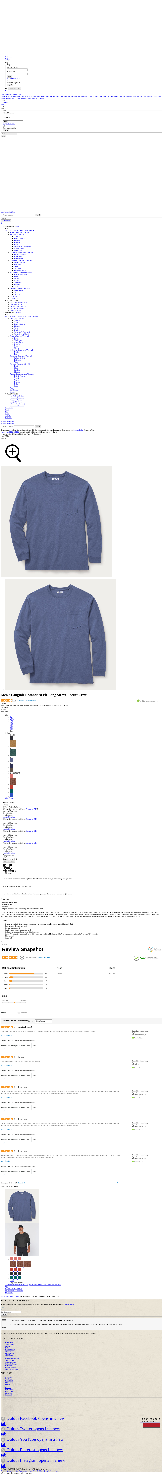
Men (7, 432)
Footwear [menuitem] (13, 288)
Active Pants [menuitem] (18, 342)
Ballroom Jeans (15, 310)
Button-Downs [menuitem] (19, 238)
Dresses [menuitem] (12, 392)
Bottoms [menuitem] (13, 232)
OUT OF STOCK (9, 861)
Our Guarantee (10, 1367)
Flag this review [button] (6, 1049)
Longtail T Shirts (16, 304)
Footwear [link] (20, 288)
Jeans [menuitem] (16, 346)
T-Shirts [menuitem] (17, 236)
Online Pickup (10, 1350)
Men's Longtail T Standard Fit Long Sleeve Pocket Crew (41, 1285)
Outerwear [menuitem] (14, 260)
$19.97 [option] (17, 773)
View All (25, 232)
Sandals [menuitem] (17, 370)
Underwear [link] (22, 252)
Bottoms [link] (19, 232)
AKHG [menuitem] (8, 416)
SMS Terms (9, 1355)
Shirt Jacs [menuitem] (17, 268)
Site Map (56, 1471)
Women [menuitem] (18, 312)
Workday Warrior (16, 400)
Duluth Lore (9, 1389)
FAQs (7, 1348)
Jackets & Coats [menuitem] (19, 262)
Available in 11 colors (13, 1285)
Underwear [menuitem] (14, 252)
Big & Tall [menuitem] (13, 296)
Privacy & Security (7, 1471)
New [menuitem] (7, 414)
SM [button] (11, 717)
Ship (7, 805)
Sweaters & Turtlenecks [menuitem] (22, 246)
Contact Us (9, 1343)
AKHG (7, 1384)
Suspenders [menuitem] (18, 282)
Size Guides (9, 1360)
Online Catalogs (11, 1364)
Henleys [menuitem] (17, 242)
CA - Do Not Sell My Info (42, 1471)
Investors (8, 1393)
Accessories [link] (22, 272)
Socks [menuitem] (16, 286)
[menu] (81, 28)
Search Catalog (8, 215)
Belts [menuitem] (16, 276)
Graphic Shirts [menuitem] (19, 248)
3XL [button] (11, 727)
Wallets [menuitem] (16, 278)
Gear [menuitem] (7, 410)
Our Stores (9, 1381)
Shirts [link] (16, 234)
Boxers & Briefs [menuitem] (20, 254)
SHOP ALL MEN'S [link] (12, 230)
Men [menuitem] (17, 226)
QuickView (9, 1293)
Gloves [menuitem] (16, 280)
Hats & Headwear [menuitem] (20, 274)
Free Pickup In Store (12, 807)
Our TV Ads (9, 1391)
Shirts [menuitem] (12, 234)
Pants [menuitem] (16, 338)
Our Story (8, 1377)
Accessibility (9, 1353)
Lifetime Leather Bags (17, 404)
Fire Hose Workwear (17, 308)
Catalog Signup (10, 1362)
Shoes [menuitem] (16, 292)
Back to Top (22, 1183)
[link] (83, 53)
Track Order (9, 1344)
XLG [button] (12, 723)
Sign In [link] (7, 59)
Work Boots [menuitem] (18, 290)
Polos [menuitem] (16, 244)
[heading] (83, 634)
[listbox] (86, 735)
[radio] (2, 700)
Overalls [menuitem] (17, 344)
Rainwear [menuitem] (17, 264)
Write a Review (31, 700)
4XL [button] (11, 729)
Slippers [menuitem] (17, 294)
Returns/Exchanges (12, 1358)
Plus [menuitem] (11, 388)
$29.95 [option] (12, 735)
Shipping (8, 1346)
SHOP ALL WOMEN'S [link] (14, 316)
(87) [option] (6, 1287)
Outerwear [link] (22, 260)
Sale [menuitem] (6, 412)
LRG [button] (11, 721)
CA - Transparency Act (23, 1471)
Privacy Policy (79, 430)
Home (3, 432)
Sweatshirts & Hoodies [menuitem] (22, 334)
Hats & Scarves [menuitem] (19, 376)
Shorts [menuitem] (16, 348)
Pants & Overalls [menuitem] (20, 270)
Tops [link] (16, 318)
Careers (8, 1388)
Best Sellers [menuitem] (14, 298)
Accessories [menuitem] (14, 272)
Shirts (11, 432)
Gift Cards (8, 1366)
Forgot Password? (13, 78)
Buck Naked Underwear (18, 302)
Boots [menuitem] (16, 366)
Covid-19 (8, 1395)
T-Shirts (16, 432)
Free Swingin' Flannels (18, 306)
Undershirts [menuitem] (18, 256)
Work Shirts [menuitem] (18, 250)
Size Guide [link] (9, 798)
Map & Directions (9, 817)
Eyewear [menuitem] (17, 284)
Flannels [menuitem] (17, 240)
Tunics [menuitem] (16, 328)
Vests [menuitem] (16, 266)
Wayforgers (9, 1379)
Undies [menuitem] (16, 352)
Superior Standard (11, 1369)
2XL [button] (11, 725)
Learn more (44, 1333)
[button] (11, 739)
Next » (119, 1183)
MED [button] (12, 719)
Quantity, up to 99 (9, 859)
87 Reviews (21, 700)
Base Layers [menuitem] (18, 258)
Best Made (9, 1382)
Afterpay (8, 1351)
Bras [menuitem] (15, 354)
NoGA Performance (17, 398)
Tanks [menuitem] (16, 322)
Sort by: (31, 1021)
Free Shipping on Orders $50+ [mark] (11, 94)
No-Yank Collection (17, 396)
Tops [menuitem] (12, 318)
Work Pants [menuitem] (18, 340)
